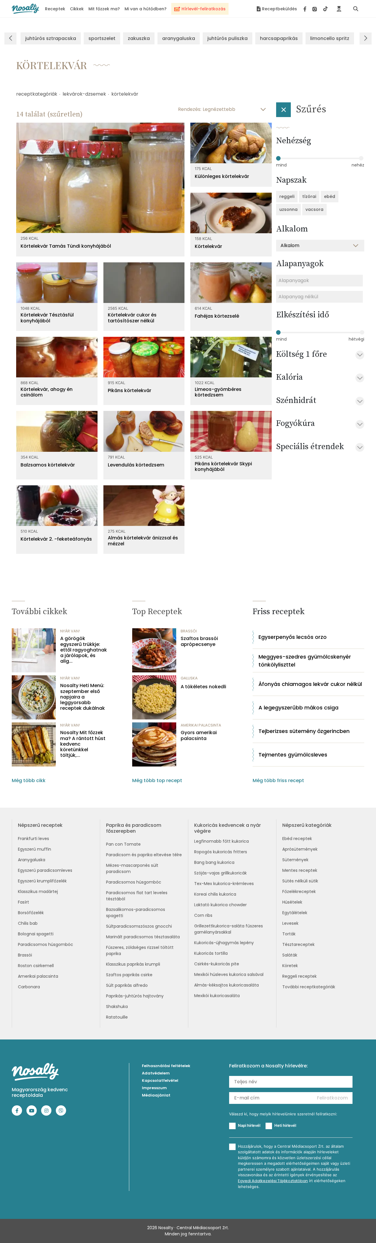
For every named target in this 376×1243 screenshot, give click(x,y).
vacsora (314, 209)
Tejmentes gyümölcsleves (292, 754)
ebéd (329, 196)
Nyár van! (70, 631)
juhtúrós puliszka (227, 38)
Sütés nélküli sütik (300, 881)
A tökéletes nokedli (203, 686)
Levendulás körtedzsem (136, 465)
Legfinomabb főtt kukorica (221, 841)
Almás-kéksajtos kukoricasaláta (226, 985)
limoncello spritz (329, 38)
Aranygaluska (31, 860)
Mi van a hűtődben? (146, 9)
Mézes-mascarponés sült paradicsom (132, 868)
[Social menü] (316, 9)
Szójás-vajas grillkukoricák (220, 873)
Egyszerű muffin (34, 849)
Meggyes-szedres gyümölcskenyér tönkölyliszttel (304, 660)
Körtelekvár (208, 246)
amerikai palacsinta (201, 725)
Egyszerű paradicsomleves (45, 870)
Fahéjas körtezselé (217, 316)
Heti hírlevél (285, 1125)
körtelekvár (124, 94)
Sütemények (295, 860)
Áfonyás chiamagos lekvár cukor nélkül (310, 684)
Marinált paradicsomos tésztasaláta (143, 937)
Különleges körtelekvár (222, 176)
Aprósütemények (300, 849)
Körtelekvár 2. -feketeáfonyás (56, 539)
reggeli (286, 196)
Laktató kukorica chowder (220, 905)
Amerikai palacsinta (38, 976)
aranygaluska (178, 38)
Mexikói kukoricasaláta (217, 996)
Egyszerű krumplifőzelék (42, 881)
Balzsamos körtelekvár (48, 465)
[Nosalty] (25, 9)
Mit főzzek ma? (104, 9)
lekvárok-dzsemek (84, 94)
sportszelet (101, 38)
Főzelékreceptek (299, 891)
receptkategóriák (36, 94)
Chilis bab (28, 923)
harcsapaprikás (279, 38)
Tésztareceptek (298, 944)
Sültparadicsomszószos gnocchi (139, 926)
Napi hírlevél (249, 1125)
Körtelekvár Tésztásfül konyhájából (47, 317)
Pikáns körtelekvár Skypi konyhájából (223, 466)
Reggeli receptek (299, 976)
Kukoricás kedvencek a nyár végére (227, 828)
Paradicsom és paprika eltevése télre (144, 855)
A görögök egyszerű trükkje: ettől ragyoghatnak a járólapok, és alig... (83, 650)
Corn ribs (203, 915)
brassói (189, 631)
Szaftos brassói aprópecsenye (199, 641)
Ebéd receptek (297, 839)
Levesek (290, 923)
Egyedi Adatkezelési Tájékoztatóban (273, 1181)
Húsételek (292, 902)
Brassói (25, 955)
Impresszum (154, 1088)
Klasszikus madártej (38, 891)
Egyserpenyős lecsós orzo (292, 637)
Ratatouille (117, 1017)
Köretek (290, 966)
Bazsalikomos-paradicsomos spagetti (135, 913)
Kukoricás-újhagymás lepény (224, 943)
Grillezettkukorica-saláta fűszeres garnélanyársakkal (228, 929)
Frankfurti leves (33, 839)
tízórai (309, 196)
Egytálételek (294, 913)
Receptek (55, 9)
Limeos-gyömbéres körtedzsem (218, 392)
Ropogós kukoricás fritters (220, 852)
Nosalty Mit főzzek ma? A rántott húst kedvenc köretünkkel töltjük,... (82, 744)
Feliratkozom (332, 1098)
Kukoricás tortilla (211, 953)
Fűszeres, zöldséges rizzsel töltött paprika (140, 950)
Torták (289, 934)
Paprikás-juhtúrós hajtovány (135, 996)
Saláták (289, 955)
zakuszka (139, 38)
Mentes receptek (299, 870)
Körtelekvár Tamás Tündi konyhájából (66, 246)
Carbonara (29, 987)
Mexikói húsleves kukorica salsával (228, 974)
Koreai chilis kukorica (215, 894)
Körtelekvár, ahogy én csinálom (47, 392)
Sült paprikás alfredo (127, 985)
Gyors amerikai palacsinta (199, 735)
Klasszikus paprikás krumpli (133, 964)
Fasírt (23, 902)
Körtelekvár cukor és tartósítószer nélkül (132, 317)
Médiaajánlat (156, 1095)
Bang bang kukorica (214, 862)
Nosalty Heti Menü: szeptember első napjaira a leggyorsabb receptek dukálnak (82, 697)
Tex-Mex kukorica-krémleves (224, 884)
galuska (189, 678)
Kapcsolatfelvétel (160, 1080)
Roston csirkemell (36, 966)
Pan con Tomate (123, 844)
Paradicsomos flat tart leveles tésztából (136, 896)
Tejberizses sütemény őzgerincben (304, 731)
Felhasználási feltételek (166, 1066)
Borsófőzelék (31, 913)
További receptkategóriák (308, 987)
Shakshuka (117, 1006)
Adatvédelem (156, 1073)
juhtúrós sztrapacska (50, 38)
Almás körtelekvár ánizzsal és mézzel (143, 540)
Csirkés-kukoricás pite (216, 964)
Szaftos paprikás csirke (129, 975)
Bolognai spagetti (35, 934)
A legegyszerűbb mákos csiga (298, 707)
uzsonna (288, 209)
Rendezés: (189, 109)
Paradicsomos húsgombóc (45, 944)
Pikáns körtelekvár (129, 390)
